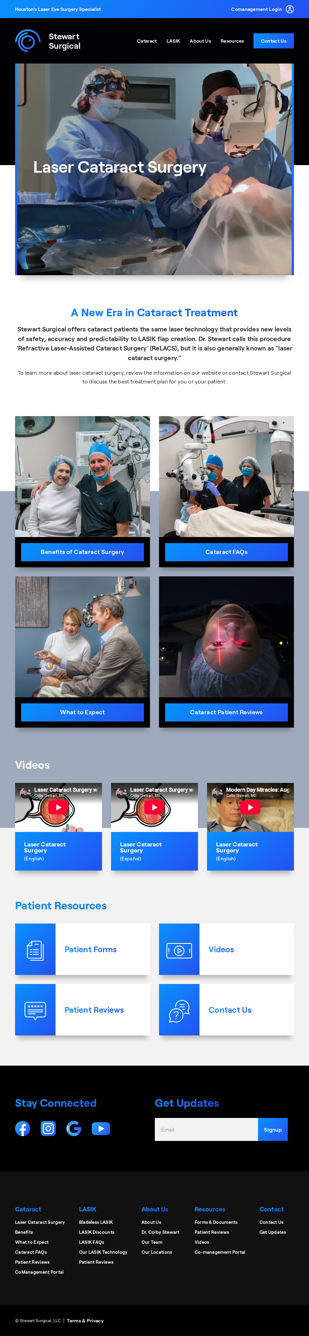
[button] (147, 41)
